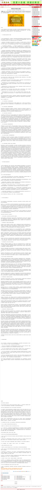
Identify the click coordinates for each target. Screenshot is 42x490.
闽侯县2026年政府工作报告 (35, 15)
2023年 (39, 41)
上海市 (33, 41)
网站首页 (3, 4)
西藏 (1, 487)
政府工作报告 (36, 37)
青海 (5, 487)
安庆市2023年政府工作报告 (35, 33)
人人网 (21, 471)
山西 (7, 486)
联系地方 (39, 4)
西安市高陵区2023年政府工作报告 (36, 29)
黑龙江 (14, 486)
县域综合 (35, 4)
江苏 (17, 486)
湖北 (27, 486)
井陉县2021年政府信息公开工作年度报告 (5, 477)
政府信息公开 (36, 45)
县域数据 (30, 4)
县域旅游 (21, 4)
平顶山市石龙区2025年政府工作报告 (36, 23)
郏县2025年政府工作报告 (35, 20)
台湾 (13, 487)
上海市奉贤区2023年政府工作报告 (36, 32)
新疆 (8, 487)
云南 (39, 486)
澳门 (11, 487)
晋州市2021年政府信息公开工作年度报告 (21, 479)
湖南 (29, 486)
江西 (23, 486)
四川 (36, 486)
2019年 (33, 45)
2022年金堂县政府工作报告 (35, 28)
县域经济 (16, 4)
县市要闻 (7, 4)
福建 (21, 486)
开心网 (23, 471)
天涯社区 (29, 471)
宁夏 (7, 487)
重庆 (35, 486)
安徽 (20, 486)
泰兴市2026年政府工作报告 (35, 10)
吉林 (12, 486)
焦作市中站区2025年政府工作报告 (36, 18)
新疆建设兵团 (15, 487)
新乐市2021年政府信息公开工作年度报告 (21, 478)
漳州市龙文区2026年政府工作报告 (36, 14)
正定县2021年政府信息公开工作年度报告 (5, 478)
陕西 (2, 487)
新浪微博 (19, 471)
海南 (33, 486)
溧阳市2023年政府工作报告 (35, 31)
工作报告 (33, 37)
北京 (2, 486)
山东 (24, 486)
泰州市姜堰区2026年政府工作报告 (36, 12)
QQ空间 (16, 471)
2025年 (35, 41)
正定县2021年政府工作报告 (19, 477)
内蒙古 (9, 486)
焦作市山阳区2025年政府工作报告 (36, 19)
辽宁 (10, 486)
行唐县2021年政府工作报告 (5, 473)
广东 (30, 486)
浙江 (18, 486)
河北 (5, 486)
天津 (4, 486)
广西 (32, 486)
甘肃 (4, 487)
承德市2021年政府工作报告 (4, 479)
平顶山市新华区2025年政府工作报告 (36, 24)
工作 (37, 41)
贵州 (38, 486)
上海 (15, 486)
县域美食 (25, 4)
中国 (1, 486)
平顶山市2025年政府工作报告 (35, 25)
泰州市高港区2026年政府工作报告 (36, 11)
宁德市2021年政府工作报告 (35, 27)
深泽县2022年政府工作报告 (5, 472)
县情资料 (12, 4)
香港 (10, 487)
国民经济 (40, 37)
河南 (26, 486)
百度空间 (25, 471)
